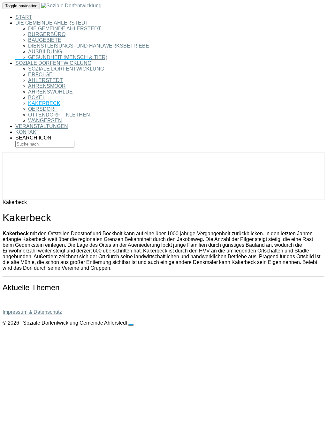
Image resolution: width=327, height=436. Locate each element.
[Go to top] (130, 325)
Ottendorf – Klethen (59, 114)
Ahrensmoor (47, 86)
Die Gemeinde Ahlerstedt (51, 23)
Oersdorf (42, 109)
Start (23, 17)
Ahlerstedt (45, 80)
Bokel (36, 97)
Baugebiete (44, 40)
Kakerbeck (44, 103)
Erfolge (40, 74)
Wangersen (45, 120)
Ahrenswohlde (50, 91)
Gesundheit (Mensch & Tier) (67, 57)
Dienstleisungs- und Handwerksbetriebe (88, 46)
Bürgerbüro (46, 34)
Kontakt (27, 132)
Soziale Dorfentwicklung (53, 63)
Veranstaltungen (41, 126)
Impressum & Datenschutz (32, 312)
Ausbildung (45, 51)
